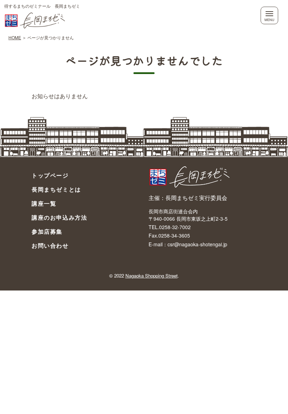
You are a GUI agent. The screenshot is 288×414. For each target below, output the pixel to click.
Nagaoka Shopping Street (151, 275)
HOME (14, 37)
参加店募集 (47, 231)
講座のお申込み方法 (59, 217)
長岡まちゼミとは (56, 189)
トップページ (50, 175)
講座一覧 (44, 203)
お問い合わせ (50, 245)
